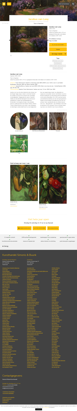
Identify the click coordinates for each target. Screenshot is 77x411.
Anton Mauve (5, 325)
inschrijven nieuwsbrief (8, 391)
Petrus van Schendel (7, 347)
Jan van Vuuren (55, 354)
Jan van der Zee (55, 367)
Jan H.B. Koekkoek (6, 308)
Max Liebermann (31, 321)
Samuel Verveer (6, 364)
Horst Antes (55, 271)
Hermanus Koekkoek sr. (8, 310)
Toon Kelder (30, 318)
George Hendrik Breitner (33, 282)
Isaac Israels (30, 315)
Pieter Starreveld (31, 347)
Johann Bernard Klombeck (8, 302)
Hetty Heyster (30, 308)
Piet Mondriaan (31, 326)
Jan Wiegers (55, 364)
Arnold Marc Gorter (32, 299)
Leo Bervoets (55, 284)
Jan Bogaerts (30, 279)
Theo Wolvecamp (56, 365)
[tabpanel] (28, 39)
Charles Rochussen (7, 331)
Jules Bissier (55, 286)
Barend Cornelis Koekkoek (8, 305)
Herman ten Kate (6, 294)
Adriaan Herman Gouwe (58, 310)
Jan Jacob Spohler (6, 352)
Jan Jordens (54, 323)
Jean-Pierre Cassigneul (32, 286)
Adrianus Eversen (6, 279)
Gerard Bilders (6, 271)
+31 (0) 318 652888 (58, 44)
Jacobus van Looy (31, 329)
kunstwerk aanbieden (8, 393)
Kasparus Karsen (6, 292)
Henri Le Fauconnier (57, 307)
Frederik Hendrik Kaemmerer (34, 331)
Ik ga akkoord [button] (38, 409)
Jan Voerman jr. (30, 354)
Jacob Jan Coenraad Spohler (9, 354)
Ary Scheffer (5, 344)
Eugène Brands (55, 292)
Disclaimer (5, 402)
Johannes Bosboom (7, 273)
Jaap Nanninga (55, 338)
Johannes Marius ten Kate (8, 297)
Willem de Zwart (31, 367)
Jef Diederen (55, 303)
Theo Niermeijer (31, 328)
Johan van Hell (30, 307)
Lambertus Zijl (30, 365)
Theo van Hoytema (32, 313)
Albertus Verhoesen (7, 359)
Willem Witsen (31, 362)
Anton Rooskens (56, 346)
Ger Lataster (55, 329)
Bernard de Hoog (31, 310)
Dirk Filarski (30, 295)
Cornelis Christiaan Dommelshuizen (11, 276)
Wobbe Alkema (55, 268)
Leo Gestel (29, 297)
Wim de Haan (55, 312)
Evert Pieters (30, 336)
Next (48, 40)
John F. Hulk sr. (6, 287)
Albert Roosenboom (7, 338)
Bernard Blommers (7, 274)
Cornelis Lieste (6, 318)
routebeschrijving (53, 228)
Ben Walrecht (55, 359)
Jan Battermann (55, 279)
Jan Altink (54, 273)
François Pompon (31, 338)
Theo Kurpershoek (56, 326)
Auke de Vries (55, 352)
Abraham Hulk (6, 286)
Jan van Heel (55, 315)
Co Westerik (55, 362)
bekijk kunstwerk (13, 206)
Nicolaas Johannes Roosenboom (10, 339)
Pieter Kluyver (6, 303)
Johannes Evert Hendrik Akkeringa (10, 268)
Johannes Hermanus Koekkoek (9, 307)
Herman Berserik (56, 282)
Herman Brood (55, 295)
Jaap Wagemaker (56, 357)
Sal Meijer (54, 334)
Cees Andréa (55, 269)
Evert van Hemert (31, 305)
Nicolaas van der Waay (32, 359)
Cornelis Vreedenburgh (32, 357)
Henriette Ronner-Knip (8, 336)
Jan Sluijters (30, 344)
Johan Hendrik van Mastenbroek (35, 333)
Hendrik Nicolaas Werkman (58, 360)
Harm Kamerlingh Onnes (33, 316)
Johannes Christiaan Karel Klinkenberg (11, 300)
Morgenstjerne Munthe (33, 334)
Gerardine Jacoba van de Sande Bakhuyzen (37, 271)
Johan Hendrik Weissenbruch (9, 365)
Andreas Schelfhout (7, 346)
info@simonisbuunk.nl (24, 228)
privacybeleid (46, 407)
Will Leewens (55, 328)
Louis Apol (5, 269)
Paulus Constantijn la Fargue (9, 281)
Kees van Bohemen (56, 290)
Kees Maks (29, 325)
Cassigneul (54, 297)
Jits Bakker (29, 273)
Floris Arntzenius (31, 269)
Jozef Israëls (5, 289)
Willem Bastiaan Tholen (33, 349)
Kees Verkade (30, 352)
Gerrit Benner (55, 281)
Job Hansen (54, 313)
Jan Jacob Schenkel (7, 349)
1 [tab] (27, 53)
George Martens (56, 333)
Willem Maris (5, 323)
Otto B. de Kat (55, 325)
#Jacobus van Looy (58, 61)
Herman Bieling (31, 276)
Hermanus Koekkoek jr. (8, 312)
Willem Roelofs (6, 334)
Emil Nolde (54, 339)
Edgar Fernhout (31, 294)
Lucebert (54, 331)
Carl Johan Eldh (31, 290)
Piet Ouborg (55, 341)
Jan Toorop (29, 351)
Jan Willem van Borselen (33, 281)
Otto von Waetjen (56, 355)
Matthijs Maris (5, 321)
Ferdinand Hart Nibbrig (33, 303)
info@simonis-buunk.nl (8, 388)
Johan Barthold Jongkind (8, 290)
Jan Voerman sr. (31, 355)
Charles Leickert (6, 316)
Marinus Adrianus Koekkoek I (9, 313)
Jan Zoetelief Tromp (7, 367)
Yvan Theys (54, 349)
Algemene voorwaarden (8, 397)
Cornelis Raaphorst (31, 339)
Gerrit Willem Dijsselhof (33, 289)
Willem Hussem (56, 321)
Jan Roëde (54, 342)
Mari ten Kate (5, 295)
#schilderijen (58, 63)
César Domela (55, 305)
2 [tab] (29, 53)
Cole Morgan (55, 336)
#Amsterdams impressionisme (57, 66)
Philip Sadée (5, 342)
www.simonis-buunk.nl (8, 386)
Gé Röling (54, 344)
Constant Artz (30, 268)
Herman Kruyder (31, 320)
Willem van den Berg (32, 274)
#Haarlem (55, 68)
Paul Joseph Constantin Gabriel (10, 282)
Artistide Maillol (31, 323)
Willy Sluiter (30, 342)
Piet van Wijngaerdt (32, 360)
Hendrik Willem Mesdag (8, 326)
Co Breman (29, 284)
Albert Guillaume (31, 300)
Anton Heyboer (55, 318)
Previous (9, 40)
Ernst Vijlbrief (55, 351)
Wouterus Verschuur (7, 360)
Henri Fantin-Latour (32, 292)
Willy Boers (55, 287)
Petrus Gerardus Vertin (8, 362)
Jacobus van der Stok (7, 357)
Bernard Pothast (6, 328)
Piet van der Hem (31, 312)
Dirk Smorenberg (31, 346)
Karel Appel (55, 274)
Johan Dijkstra (55, 302)
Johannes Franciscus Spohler (9, 351)
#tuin (61, 68)
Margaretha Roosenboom (8, 341)
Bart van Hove (5, 284)
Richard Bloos (30, 277)
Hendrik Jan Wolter (32, 364)
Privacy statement (6, 399)
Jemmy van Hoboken (57, 320)
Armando (54, 276)
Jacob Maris (5, 320)
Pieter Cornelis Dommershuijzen (10, 277)
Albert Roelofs (6, 333)
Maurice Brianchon (56, 294)
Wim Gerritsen (55, 308)
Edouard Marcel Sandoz (33, 341)
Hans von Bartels (56, 277)
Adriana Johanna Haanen (33, 302)
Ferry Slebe (55, 347)
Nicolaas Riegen (6, 329)
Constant (54, 299)
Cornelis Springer (6, 355)
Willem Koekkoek (6, 315)
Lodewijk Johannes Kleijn (8, 299)
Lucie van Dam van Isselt (33, 287)
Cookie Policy (5, 400)
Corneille (54, 300)
